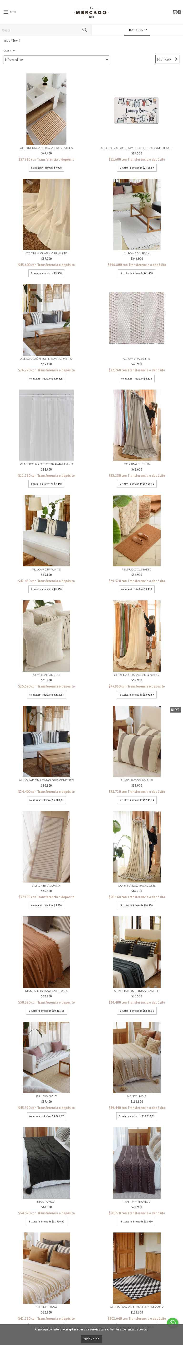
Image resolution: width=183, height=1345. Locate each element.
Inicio (7, 40)
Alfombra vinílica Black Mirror (137, 1307)
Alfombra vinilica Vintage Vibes (46, 148)
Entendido (91, 1339)
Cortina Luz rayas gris (137, 885)
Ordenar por (9, 50)
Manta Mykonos (136, 1201)
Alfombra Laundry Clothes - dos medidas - (137, 148)
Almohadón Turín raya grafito (46, 358)
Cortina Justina (137, 464)
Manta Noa (46, 1201)
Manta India (137, 1096)
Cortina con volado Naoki (136, 675)
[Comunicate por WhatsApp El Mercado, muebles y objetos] (172, 1323)
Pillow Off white (46, 569)
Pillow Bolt (46, 1096)
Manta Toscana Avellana (46, 991)
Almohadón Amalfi (137, 780)
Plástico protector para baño (46, 464)
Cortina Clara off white (46, 253)
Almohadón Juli (46, 675)
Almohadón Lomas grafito (137, 991)
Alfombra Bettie (137, 358)
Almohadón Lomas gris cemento (46, 780)
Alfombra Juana (46, 885)
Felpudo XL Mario (137, 569)
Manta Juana (46, 1307)
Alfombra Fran (137, 253)
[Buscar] (84, 30)
